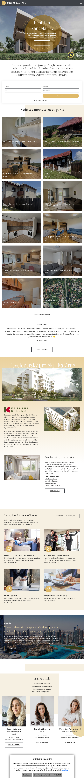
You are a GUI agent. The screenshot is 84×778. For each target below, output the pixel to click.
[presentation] (41, 344)
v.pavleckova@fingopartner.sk (70, 737)
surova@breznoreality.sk (42, 737)
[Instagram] (81, 32)
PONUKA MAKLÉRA (14, 745)
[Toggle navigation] (80, 2)
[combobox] (23, 87)
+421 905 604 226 (42, 735)
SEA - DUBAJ (13, 648)
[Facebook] (81, 30)
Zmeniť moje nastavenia (42, 775)
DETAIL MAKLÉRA (70, 742)
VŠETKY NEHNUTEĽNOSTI (42, 314)
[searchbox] (23, 86)
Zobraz (60, 95)
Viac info (65, 770)
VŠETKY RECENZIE (42, 349)
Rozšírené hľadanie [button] (41, 100)
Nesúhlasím (27, 775)
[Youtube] (81, 35)
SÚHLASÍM (57, 775)
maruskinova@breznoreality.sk (14, 739)
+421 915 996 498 (70, 735)
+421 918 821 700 (14, 737)
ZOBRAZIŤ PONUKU (42, 43)
